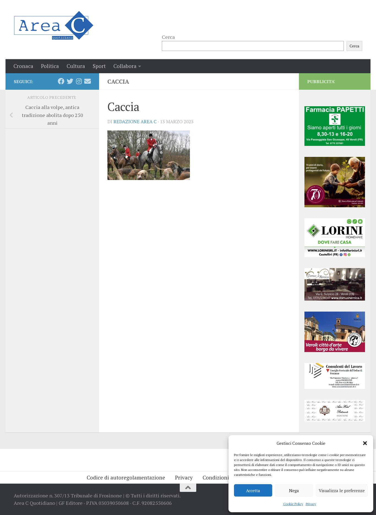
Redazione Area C (135, 122)
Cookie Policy (293, 504)
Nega (294, 490)
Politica (50, 65)
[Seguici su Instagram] (78, 81)
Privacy (311, 504)
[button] (365, 443)
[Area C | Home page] (53, 25)
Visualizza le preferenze (342, 490)
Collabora (125, 65)
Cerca (168, 37)
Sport (99, 65)
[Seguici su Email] (87, 81)
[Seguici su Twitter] (70, 81)
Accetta (253, 490)
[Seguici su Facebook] (61, 81)
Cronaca (23, 65)
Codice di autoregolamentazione (126, 477)
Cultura (76, 65)
